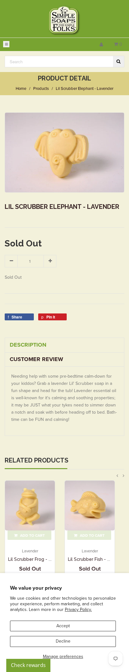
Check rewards (28, 665)
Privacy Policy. (78, 609)
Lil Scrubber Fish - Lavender (97, 559)
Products (41, 88)
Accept (63, 625)
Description (28, 344)
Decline (63, 641)
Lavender (30, 551)
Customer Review (36, 359)
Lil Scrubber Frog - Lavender (38, 559)
